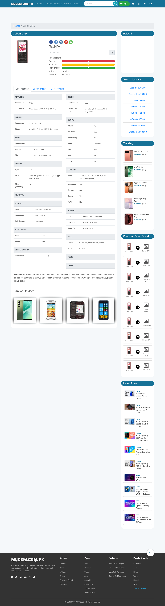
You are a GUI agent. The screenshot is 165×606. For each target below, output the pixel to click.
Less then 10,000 (138, 88)
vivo (135, 584)
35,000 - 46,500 (137, 113)
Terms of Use (89, 593)
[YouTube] (24, 577)
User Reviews (57, 89)
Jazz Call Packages (116, 564)
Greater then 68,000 (138, 132)
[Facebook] (12, 577)
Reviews (87, 568)
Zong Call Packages (116, 572)
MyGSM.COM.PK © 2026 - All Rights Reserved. (82, 602)
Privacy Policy (89, 588)
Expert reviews (40, 89)
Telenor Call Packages (117, 576)
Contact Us (88, 584)
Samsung (137, 564)
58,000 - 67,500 (137, 126)
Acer (135, 568)
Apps (86, 576)
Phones (40, 4)
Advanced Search (66, 580)
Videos (87, 572)
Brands (76, 4)
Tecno (135, 576)
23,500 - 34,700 (137, 107)
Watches (58, 4)
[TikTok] (33, 577)
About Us (87, 580)
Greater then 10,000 (138, 94)
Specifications (22, 89)
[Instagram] (15, 577)
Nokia (135, 572)
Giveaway (63, 584)
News (86, 564)
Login (125, 4)
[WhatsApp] (29, 577)
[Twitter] (20, 577)
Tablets (49, 4)
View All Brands (139, 588)
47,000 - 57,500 (137, 119)
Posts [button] (67, 4)
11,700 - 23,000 (138, 100)
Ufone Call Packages (117, 568)
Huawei (136, 580)
